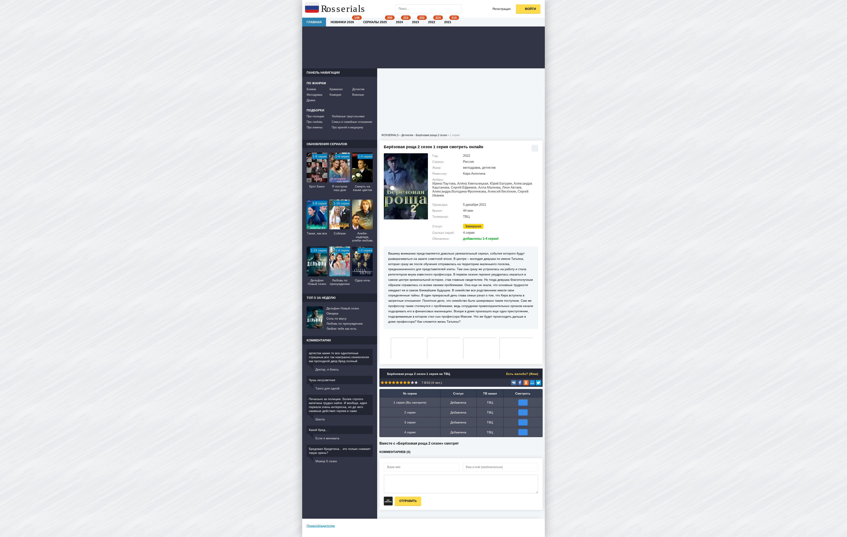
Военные (358, 94)
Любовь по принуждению (344, 323)
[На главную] (335, 9)
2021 (447, 22)
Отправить (408, 501)
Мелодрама (314, 94)
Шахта (320, 419)
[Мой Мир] (532, 382)
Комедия (335, 94)
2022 (431, 22)
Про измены (314, 127)
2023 (415, 22)
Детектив (358, 89)
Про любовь (315, 121)
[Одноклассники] (526, 382)
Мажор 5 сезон (326, 461)
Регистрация (502, 9)
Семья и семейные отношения (352, 121)
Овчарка (332, 313)
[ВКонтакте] (513, 382)
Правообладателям (321, 526)
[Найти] (457, 8)
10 (416, 382)
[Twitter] (538, 382)
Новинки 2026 (342, 22)
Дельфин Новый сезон (342, 308)
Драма (311, 100)
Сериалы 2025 (375, 22)
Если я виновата (327, 438)
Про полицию (315, 116)
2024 (399, 22)
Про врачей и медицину (347, 127)
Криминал (336, 89)
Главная (314, 22)
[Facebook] (520, 382)
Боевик (311, 89)
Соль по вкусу (336, 318)
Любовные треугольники (348, 116)
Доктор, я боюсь (327, 369)
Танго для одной (327, 388)
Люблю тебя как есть (341, 328)
